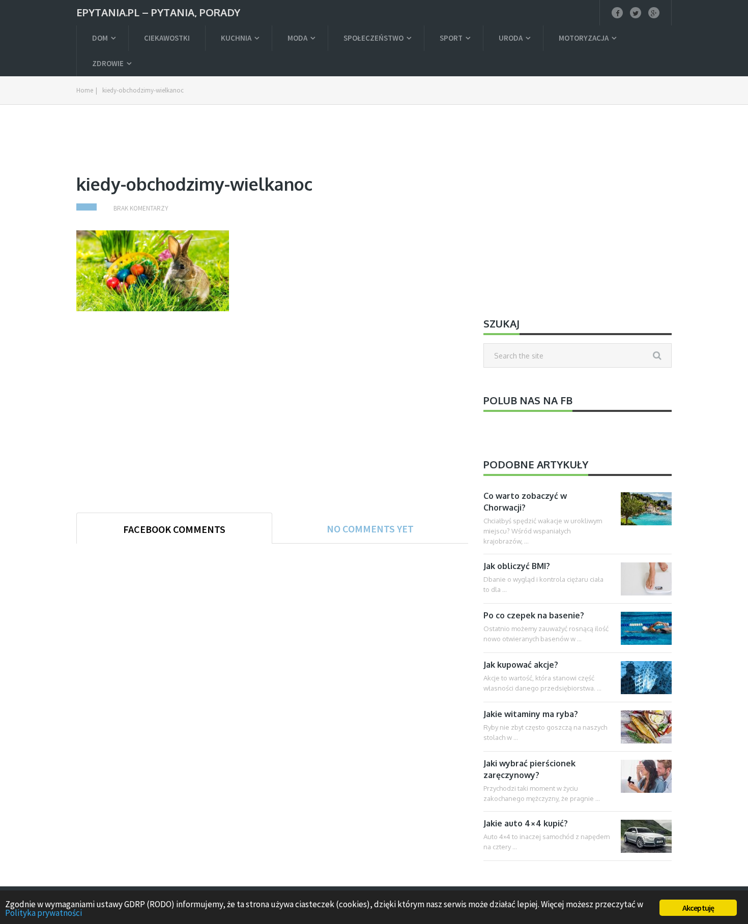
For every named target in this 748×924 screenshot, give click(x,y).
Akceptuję (698, 908)
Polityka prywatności (43, 912)
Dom (100, 38)
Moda (297, 38)
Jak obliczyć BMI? (516, 566)
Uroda (511, 38)
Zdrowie (108, 63)
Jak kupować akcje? (520, 665)
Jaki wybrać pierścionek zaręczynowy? (529, 769)
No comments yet (370, 528)
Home (84, 90)
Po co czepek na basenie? (533, 615)
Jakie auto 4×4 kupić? (525, 823)
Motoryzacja (584, 38)
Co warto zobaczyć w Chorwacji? (525, 502)
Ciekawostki (167, 38)
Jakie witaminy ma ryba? (530, 714)
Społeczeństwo (373, 38)
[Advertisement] (272, 150)
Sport (451, 38)
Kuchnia (236, 38)
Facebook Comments (174, 529)
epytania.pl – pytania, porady (158, 11)
